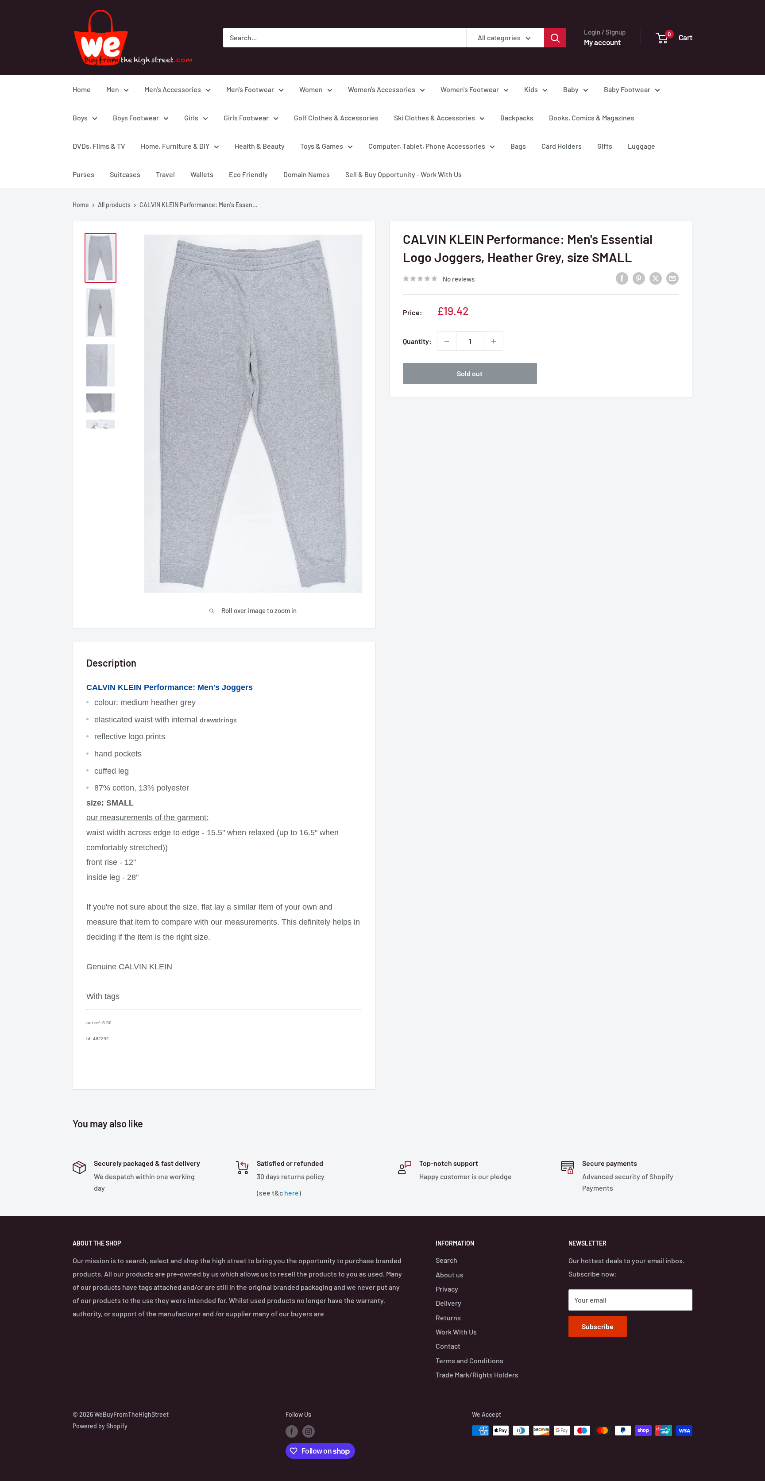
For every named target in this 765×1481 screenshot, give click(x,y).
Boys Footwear (136, 117)
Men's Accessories (172, 89)
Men (112, 89)
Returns (448, 1317)
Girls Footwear (246, 117)
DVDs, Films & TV (99, 146)
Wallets (201, 174)
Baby (571, 89)
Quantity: (417, 341)
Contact (448, 1346)
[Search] (555, 37)
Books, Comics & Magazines (591, 117)
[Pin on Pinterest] (639, 278)
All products (114, 204)
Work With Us (456, 1331)
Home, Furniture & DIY (175, 146)
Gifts (604, 146)
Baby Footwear (627, 89)
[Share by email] (672, 278)
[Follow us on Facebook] (292, 1431)
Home (82, 89)
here (291, 1192)
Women (311, 89)
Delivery (448, 1303)
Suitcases (125, 174)
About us (450, 1274)
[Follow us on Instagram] (308, 1431)
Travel (165, 174)
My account (602, 42)
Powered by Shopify (100, 1426)
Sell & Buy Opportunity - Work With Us (403, 174)
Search (446, 1260)
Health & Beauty (260, 146)
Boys (80, 117)
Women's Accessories (381, 89)
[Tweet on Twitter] (655, 278)
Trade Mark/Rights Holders (477, 1374)
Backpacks (516, 117)
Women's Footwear (469, 89)
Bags (518, 146)
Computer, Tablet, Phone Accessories (426, 146)
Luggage (641, 146)
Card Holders (561, 146)
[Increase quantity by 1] (493, 341)
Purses (83, 174)
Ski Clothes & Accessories (434, 117)
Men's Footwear (250, 89)
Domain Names (306, 174)
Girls (191, 117)
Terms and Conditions (469, 1360)
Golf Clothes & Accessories (336, 117)
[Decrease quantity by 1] (446, 341)
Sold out (470, 374)
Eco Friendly (248, 174)
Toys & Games (321, 146)
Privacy (447, 1288)
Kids (531, 89)
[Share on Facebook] (622, 278)
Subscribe (598, 1326)
